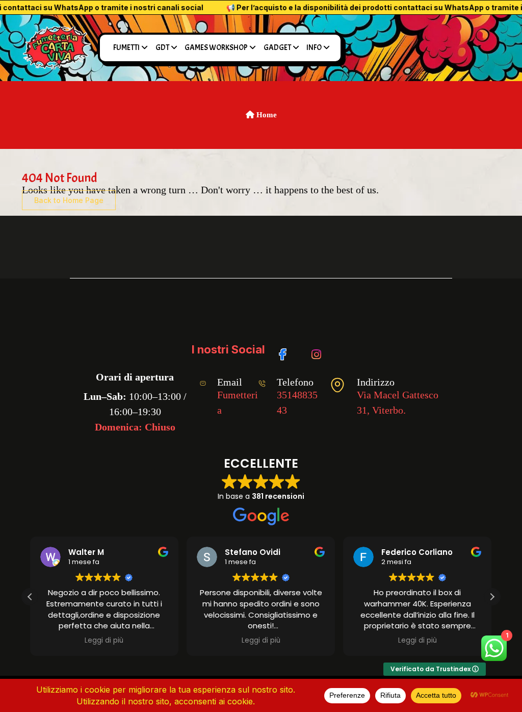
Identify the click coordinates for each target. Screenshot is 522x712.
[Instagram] (318, 349)
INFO (314, 48)
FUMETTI (126, 48)
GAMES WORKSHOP (216, 48)
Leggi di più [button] (104, 640)
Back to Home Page (68, 200)
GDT (162, 48)
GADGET (277, 48)
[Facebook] (286, 349)
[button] (492, 596)
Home (265, 115)
